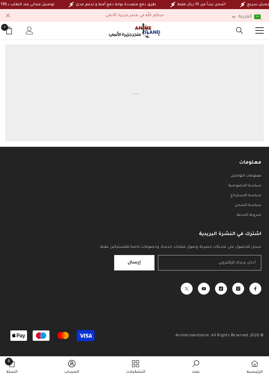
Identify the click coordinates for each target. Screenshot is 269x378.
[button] (246, 17)
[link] (195, 367)
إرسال (134, 262)
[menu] (259, 30)
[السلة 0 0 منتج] (9, 30)
